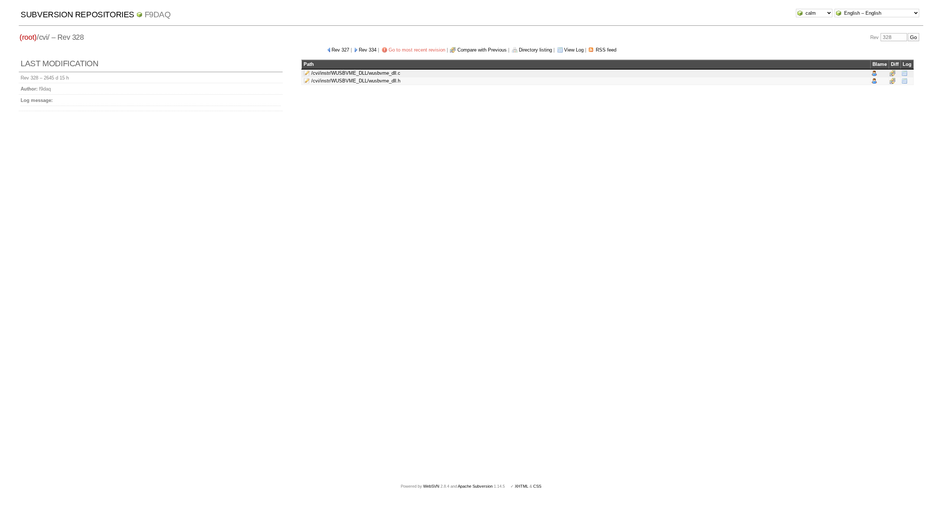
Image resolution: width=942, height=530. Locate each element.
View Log (574, 50)
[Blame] (874, 73)
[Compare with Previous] (892, 73)
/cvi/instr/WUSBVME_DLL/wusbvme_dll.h (355, 81)
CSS (537, 486)
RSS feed (606, 50)
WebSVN (431, 486)
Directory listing (535, 50)
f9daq (158, 14)
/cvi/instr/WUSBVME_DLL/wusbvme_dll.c (355, 73)
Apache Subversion (475, 486)
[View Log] (904, 73)
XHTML (521, 486)
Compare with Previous (482, 50)
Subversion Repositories (77, 14)
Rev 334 (367, 50)
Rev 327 (340, 50)
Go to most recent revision (417, 50)
